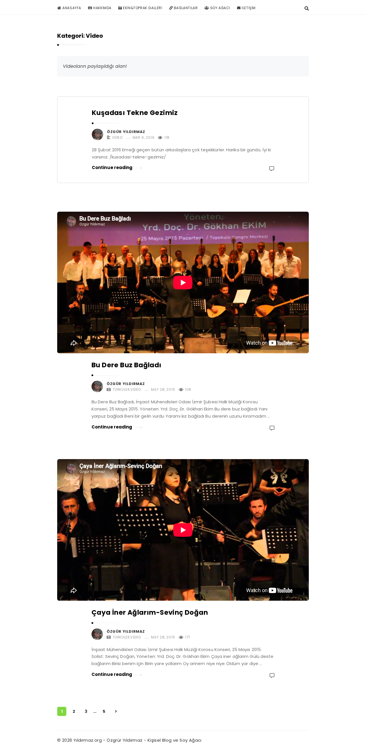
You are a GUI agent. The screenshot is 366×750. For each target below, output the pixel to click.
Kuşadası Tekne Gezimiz (135, 112)
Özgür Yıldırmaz (126, 131)
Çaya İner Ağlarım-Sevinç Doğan (150, 612)
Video (117, 138)
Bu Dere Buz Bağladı (127, 365)
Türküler (121, 390)
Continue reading (112, 167)
